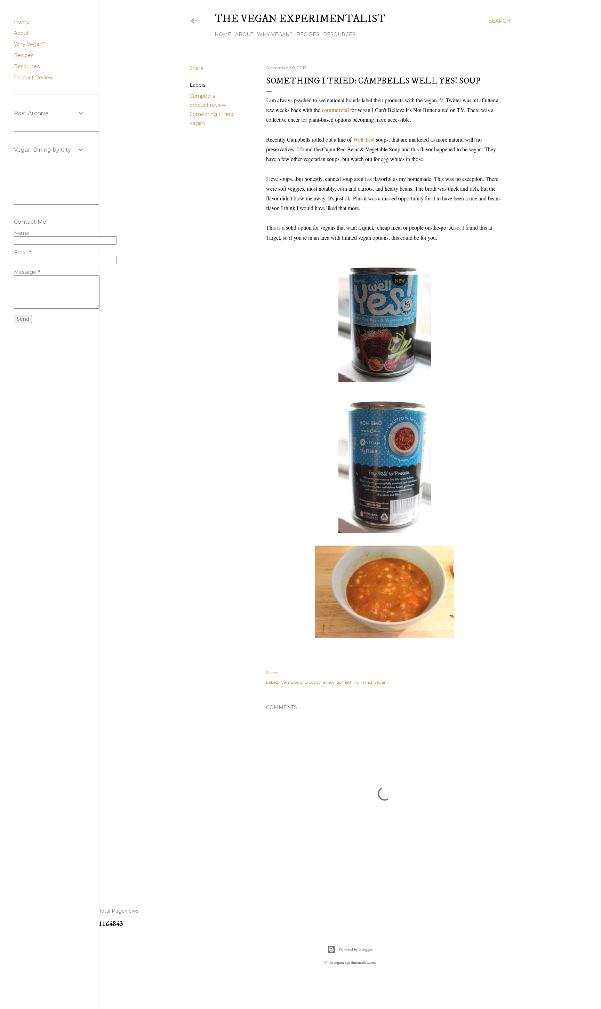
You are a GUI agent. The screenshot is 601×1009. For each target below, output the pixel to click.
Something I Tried (211, 114)
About (244, 34)
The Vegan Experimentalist (300, 19)
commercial (335, 110)
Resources (339, 34)
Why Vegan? (275, 34)
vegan (197, 123)
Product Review (33, 77)
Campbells (202, 96)
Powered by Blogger (355, 949)
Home (223, 34)
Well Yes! (364, 139)
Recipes (307, 34)
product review (208, 105)
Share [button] (196, 68)
